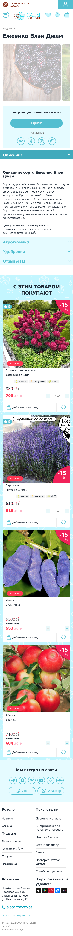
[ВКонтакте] (21, 141)
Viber (25, 791)
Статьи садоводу (47, 845)
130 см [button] (22, 381)
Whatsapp (54, 791)
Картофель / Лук (13, 848)
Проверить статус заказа (48, 861)
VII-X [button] (53, 496)
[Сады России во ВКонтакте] (32, 780)
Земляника (9, 864)
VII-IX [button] (55, 381)
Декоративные (12, 841)
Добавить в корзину (25, 407)
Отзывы (14, 261)
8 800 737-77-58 (19, 907)
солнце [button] (39, 496)
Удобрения (14, 251)
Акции (40, 852)
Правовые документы (16, 915)
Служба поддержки (49, 871)
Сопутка (7, 856)
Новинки (8, 818)
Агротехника (16, 241)
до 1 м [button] (24, 496)
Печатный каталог (48, 837)
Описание (13, 154)
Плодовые (9, 833)
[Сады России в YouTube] (41, 780)
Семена (7, 826)
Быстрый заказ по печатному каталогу (49, 827)
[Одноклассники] (31, 141)
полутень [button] (39, 381)
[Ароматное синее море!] (36, 448)
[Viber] (41, 141)
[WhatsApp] (52, 141)
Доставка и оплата (49, 818)
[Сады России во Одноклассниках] (50, 780)
